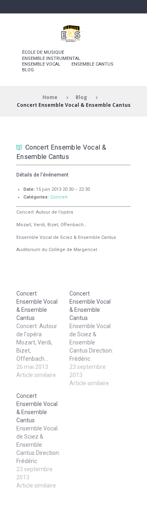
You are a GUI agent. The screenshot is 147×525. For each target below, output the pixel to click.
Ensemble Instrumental (51, 58)
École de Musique (43, 52)
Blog (28, 70)
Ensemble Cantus (92, 64)
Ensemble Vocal (41, 64)
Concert (58, 197)
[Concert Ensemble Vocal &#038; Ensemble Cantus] (42, 334)
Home (50, 97)
